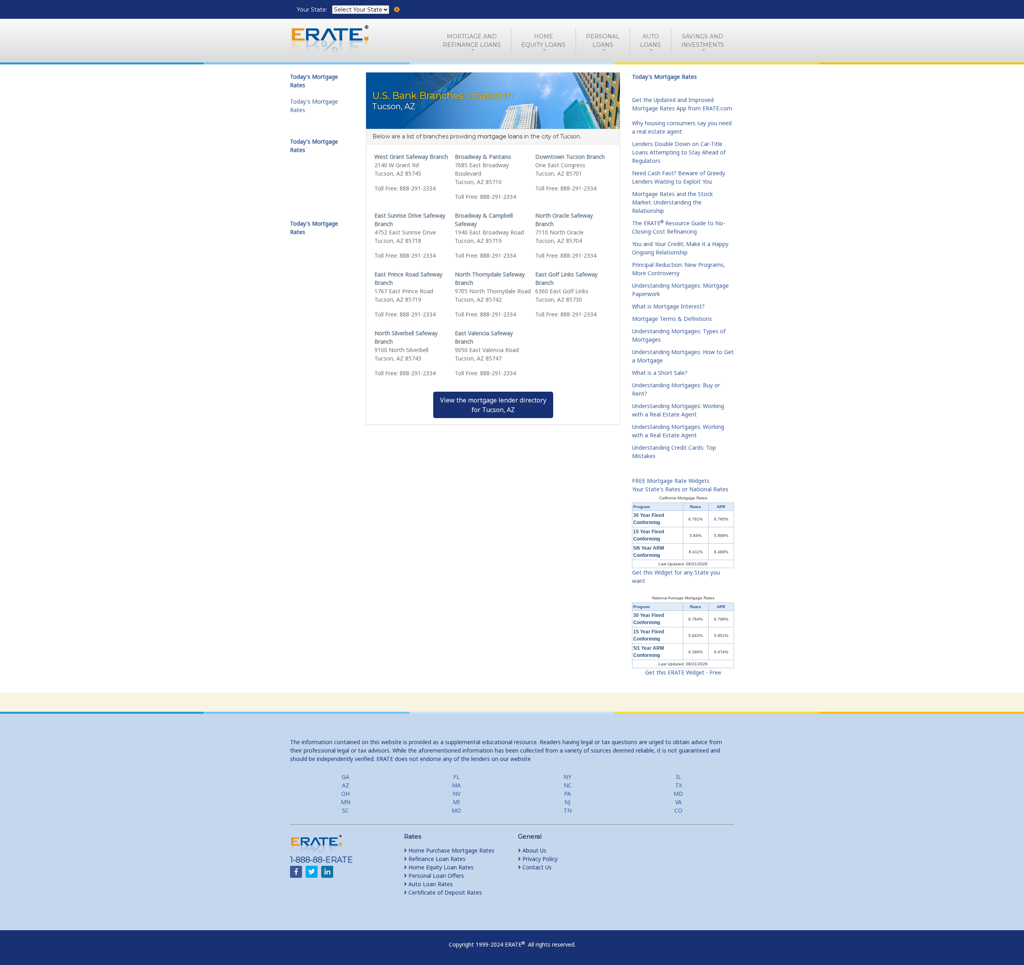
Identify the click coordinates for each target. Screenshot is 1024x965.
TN (568, 810)
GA (345, 777)
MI (456, 802)
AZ (345, 785)
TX (678, 785)
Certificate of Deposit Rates (444, 892)
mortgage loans (500, 136)
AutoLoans (650, 40)
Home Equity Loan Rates (440, 867)
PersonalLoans (603, 40)
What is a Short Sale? (660, 372)
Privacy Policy (539, 859)
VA (678, 802)
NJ (567, 802)
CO (678, 810)
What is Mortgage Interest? (668, 306)
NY (567, 777)
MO (456, 810)
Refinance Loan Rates (436, 859)
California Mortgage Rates (683, 498)
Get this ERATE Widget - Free (683, 672)
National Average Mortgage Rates (683, 598)
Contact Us (536, 867)
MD (678, 793)
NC (568, 785)
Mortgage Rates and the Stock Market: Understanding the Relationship (672, 202)
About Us (533, 850)
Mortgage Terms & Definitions (672, 318)
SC (345, 810)
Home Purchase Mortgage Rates (450, 850)
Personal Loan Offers (435, 875)
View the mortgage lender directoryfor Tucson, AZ (493, 405)
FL (456, 777)
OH (345, 793)
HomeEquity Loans (543, 40)
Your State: (313, 9)
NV (456, 793)
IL (678, 777)
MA (456, 785)
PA (567, 793)
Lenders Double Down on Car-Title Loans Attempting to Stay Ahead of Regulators (679, 152)
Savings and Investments (702, 40)
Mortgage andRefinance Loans (472, 40)
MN (345, 802)
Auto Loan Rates (430, 884)
